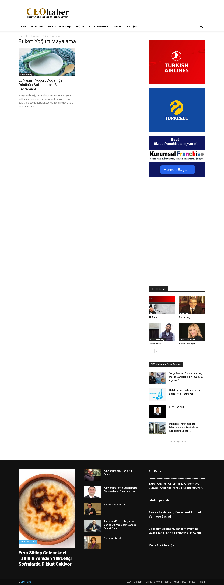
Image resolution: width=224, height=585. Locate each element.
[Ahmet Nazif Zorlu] (92, 509)
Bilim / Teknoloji (59, 26)
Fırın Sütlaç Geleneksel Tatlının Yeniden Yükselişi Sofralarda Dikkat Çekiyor (45, 558)
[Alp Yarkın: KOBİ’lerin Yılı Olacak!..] (92, 475)
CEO (23, 26)
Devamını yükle (176, 441)
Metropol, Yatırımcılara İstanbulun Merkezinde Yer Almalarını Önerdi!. (184, 427)
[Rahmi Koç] (192, 305)
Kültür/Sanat (98, 26)
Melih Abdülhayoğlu (162, 545)
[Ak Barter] (162, 305)
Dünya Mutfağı (26, 74)
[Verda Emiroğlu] (192, 332)
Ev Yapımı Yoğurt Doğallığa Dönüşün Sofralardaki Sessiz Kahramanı (42, 84)
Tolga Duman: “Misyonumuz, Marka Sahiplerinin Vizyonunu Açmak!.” (186, 377)
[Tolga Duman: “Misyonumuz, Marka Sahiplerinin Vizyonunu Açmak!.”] (157, 378)
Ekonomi (37, 26)
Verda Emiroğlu (187, 343)
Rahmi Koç (184, 317)
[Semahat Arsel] (92, 542)
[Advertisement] (141, 13)
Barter (152, 313)
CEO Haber (26, 581)
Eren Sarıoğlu (177, 407)
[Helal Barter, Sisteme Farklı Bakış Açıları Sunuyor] (157, 394)
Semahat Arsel (112, 538)
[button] (201, 26)
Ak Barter (154, 317)
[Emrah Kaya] (162, 332)
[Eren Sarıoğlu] (157, 411)
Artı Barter (156, 471)
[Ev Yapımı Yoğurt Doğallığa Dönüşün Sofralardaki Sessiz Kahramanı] (47, 62)
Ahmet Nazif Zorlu (114, 504)
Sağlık (80, 26)
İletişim (131, 26)
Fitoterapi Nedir (159, 500)
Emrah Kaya (155, 343)
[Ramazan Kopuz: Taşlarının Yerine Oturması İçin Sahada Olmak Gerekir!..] (92, 526)
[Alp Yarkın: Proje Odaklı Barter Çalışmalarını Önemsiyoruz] (92, 492)
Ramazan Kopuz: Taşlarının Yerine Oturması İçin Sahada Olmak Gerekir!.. (120, 525)
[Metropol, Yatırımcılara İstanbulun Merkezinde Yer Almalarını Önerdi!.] (157, 428)
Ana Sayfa (23, 36)
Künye (117, 26)
